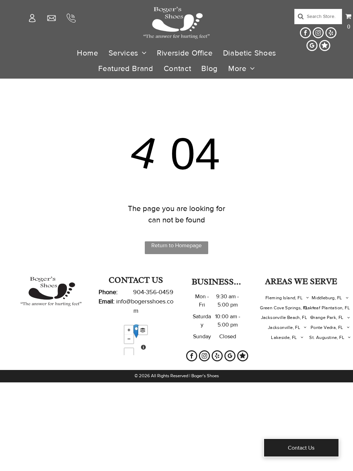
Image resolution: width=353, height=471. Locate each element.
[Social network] (324, 46)
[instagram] (318, 33)
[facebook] (305, 33)
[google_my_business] (311, 46)
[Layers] (142, 329)
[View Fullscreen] (128, 352)
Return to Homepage (176, 245)
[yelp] (330, 33)
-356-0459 (158, 292)
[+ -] (136, 338)
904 (138, 292)
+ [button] (128, 329)
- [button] (128, 338)
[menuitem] (87, 53)
